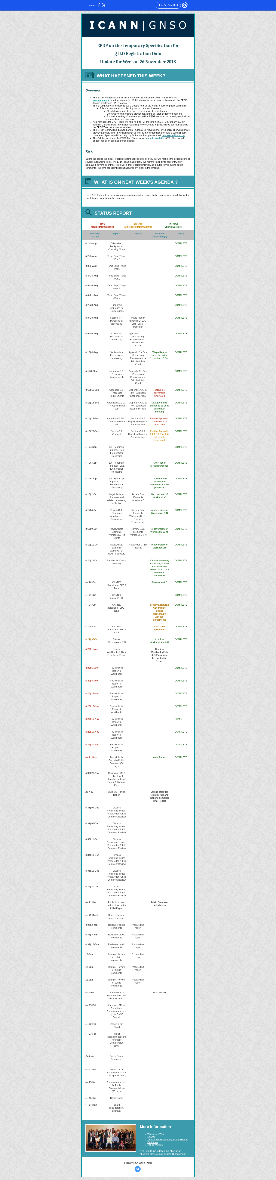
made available (156, 138)
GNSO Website (155, 1145)
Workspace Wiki (155, 1134)
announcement (101, 100)
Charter (151, 1137)
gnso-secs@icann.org (173, 135)
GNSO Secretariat (176, 1154)
